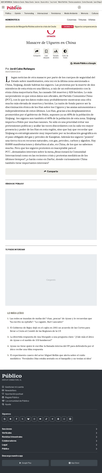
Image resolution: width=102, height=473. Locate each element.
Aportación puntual (14, 394)
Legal (4, 445)
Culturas (95, 13)
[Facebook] (16, 418)
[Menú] (3, 7)
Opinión (18, 13)
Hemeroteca (12, 20)
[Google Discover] (10, 418)
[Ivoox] (70, 418)
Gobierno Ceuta (18, 2)
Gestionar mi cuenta (14, 387)
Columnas (71, 20)
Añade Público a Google (84, 63)
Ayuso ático (45, 2)
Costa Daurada (87, 2)
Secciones (7, 429)
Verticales (7, 433)
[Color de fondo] (65, 51)
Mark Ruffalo (63, 2)
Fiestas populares (75, 2)
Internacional (42, 13)
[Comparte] (37, 51)
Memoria (84, 13)
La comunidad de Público (17, 401)
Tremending (29, 13)
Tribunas (82, 20)
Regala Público (12, 397)
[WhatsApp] (64, 418)
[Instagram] (34, 418)
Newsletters (10, 390)
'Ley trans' (53, 2)
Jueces (37, 2)
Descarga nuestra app (12, 456)
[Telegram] (52, 418)
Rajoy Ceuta (29, 2)
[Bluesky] (28, 418)
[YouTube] (40, 418)
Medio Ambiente (70, 13)
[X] (22, 418)
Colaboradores (9, 441)
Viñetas (91, 20)
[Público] (46, 8)
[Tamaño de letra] (56, 51)
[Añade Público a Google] (4, 418)
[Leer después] (46, 51)
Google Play (26, 463)
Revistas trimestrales (12, 437)
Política (8, 13)
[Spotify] (58, 418)
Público (12, 376)
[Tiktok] (46, 418)
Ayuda (8, 404)
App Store (75, 463)
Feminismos (56, 13)
